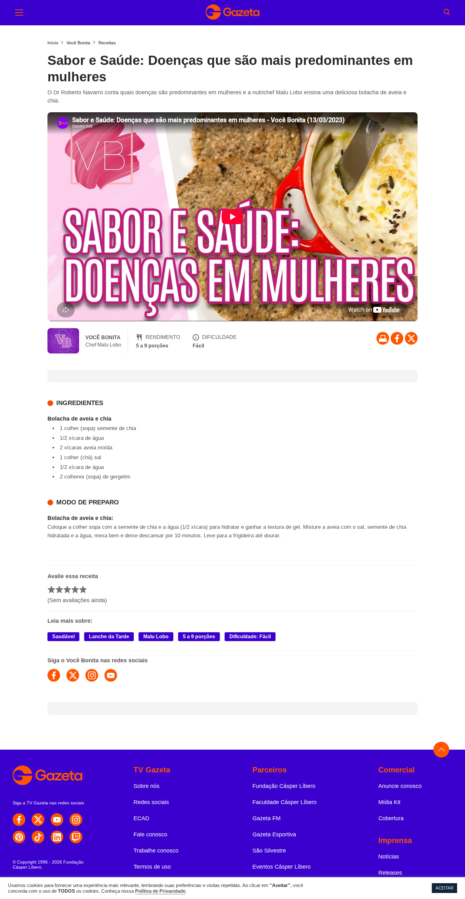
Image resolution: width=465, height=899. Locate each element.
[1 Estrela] (51, 589)
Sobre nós (146, 786)
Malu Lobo (156, 636)
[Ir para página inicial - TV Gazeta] (232, 12)
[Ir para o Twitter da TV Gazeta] (411, 338)
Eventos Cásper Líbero (281, 867)
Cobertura (391, 818)
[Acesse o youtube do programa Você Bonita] (110, 675)
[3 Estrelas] (67, 589)
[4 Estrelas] (75, 589)
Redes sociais (151, 802)
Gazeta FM (266, 818)
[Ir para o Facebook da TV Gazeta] (397, 338)
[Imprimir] (382, 338)
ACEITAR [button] (444, 888)
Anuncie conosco (400, 786)
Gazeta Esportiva (274, 834)
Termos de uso (152, 867)
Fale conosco (150, 834)
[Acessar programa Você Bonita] (63, 341)
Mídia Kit (389, 802)
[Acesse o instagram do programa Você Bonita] (91, 675)
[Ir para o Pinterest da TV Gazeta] (19, 837)
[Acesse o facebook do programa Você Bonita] (53, 675)
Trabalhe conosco (155, 850)
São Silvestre (269, 850)
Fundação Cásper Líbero (283, 786)
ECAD (141, 818)
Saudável (63, 636)
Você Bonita (103, 337)
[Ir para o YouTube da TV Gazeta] (57, 819)
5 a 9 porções (199, 636)
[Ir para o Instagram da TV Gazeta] (76, 819)
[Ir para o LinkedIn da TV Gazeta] (57, 837)
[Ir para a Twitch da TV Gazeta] (76, 837)
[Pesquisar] (447, 12)
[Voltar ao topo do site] (441, 750)
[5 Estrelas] (83, 589)
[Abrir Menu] (19, 12)
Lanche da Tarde (109, 636)
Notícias (388, 856)
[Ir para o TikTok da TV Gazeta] (38, 837)
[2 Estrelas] (59, 589)
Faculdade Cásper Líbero (284, 802)
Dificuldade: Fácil (250, 636)
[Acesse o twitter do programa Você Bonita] (72, 675)
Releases (390, 873)
